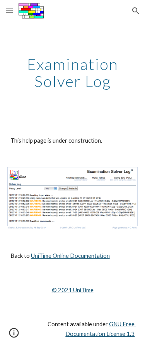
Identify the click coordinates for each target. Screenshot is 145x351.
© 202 (60, 290)
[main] (72, 73)
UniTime (83, 290)
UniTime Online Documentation (70, 255)
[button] (9, 10)
